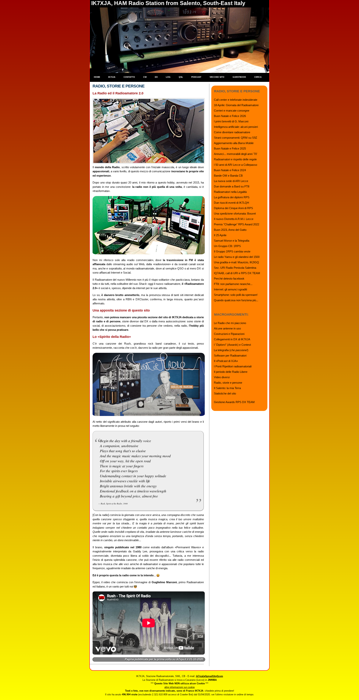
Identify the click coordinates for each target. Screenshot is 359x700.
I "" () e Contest (232, 344)
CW (145, 77)
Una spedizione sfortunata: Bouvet (235, 213)
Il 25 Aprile (220, 235)
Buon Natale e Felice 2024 (230, 170)
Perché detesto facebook (229, 278)
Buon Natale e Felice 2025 (230, 148)
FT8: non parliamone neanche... (233, 284)
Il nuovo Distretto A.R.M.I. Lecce (233, 219)
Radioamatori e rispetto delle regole (235, 159)
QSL (181, 77)
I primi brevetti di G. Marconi (231, 121)
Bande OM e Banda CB (228, 175)
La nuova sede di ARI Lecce (231, 181)
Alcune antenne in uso (227, 328)
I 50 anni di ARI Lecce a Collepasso (235, 164)
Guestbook (239, 77)
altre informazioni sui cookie (179, 687)
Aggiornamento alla (234, 143)
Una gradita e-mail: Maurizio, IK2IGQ (236, 262)
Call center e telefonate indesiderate (235, 99)
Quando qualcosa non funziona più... (236, 300)
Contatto (129, 77)
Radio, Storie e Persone (119, 86)
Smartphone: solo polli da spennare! (235, 294)
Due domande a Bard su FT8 (231, 186)
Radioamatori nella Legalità (230, 191)
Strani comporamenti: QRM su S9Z (235, 137)
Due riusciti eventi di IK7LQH (231, 202)
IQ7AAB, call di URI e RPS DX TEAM (237, 273)
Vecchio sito (217, 77)
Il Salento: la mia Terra (227, 388)
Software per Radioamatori (230, 355)
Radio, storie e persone (228, 382)
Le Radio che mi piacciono (230, 323)
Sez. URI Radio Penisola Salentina (235, 267)
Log (168, 77)
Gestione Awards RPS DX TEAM (234, 402)
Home (97, 77)
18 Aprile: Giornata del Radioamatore (236, 105)
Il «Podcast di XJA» (226, 361)
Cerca (258, 77)
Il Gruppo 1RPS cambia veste (232, 251)
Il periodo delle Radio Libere (230, 371)
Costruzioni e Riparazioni (229, 333)
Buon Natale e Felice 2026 (230, 116)
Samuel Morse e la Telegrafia (231, 240)
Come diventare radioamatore (232, 132)
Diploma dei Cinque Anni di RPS (233, 208)
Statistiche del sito (225, 393)
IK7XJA (111, 77)
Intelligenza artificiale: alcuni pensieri (236, 126)
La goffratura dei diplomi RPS (231, 197)
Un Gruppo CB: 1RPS (227, 246)
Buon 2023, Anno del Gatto (230, 229)
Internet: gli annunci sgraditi (230, 289)
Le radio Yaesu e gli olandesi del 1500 (237, 256)
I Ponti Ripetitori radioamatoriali (232, 366)
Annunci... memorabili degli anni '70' (235, 153)
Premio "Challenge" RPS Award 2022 (236, 224)
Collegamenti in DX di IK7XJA (232, 339)
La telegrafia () (231, 350)
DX (156, 77)
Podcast (196, 77)
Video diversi (222, 377)
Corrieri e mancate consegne (231, 110)
